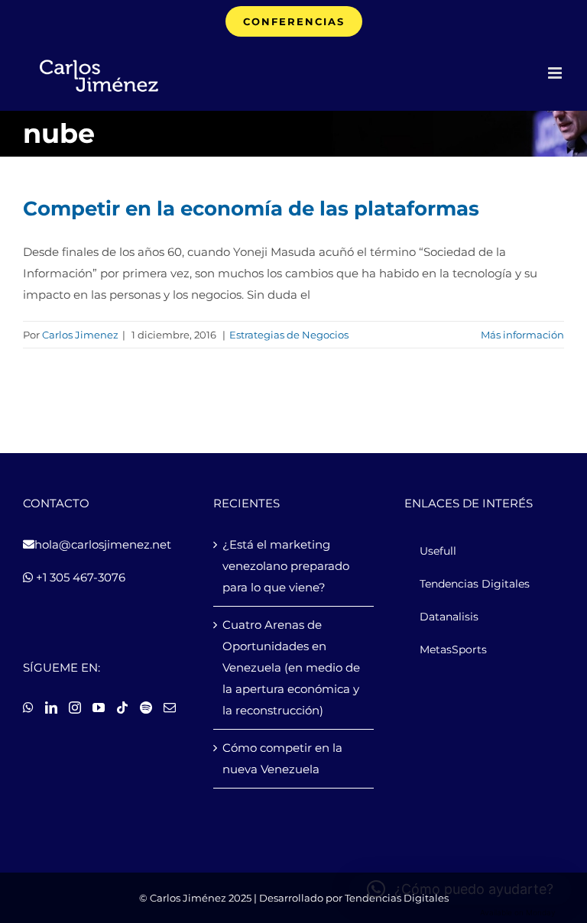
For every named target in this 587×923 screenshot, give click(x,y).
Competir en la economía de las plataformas (251, 208)
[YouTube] (98, 707)
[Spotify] (146, 707)
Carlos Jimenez (80, 335)
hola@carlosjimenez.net (102, 544)
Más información (522, 335)
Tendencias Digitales (397, 898)
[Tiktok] (122, 707)
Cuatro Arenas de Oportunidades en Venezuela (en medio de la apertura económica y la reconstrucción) (291, 667)
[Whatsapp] (28, 707)
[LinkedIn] (51, 707)
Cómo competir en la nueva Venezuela (282, 758)
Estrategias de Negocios (289, 335)
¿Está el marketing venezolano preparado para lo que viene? (285, 565)
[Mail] (170, 707)
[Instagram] (75, 707)
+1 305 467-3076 (79, 577)
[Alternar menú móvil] (556, 73)
